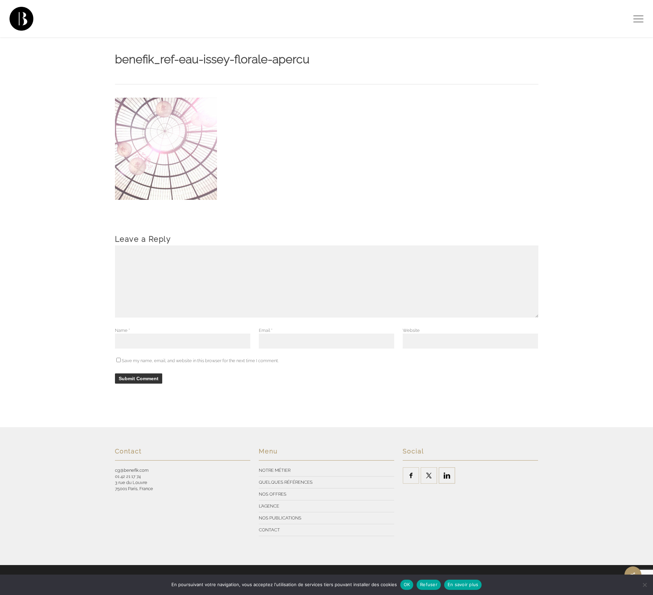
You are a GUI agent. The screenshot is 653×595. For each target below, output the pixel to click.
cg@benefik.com (132, 470)
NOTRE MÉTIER (274, 470)
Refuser (428, 584)
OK (407, 584)
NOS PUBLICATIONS (280, 517)
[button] (638, 18)
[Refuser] (644, 584)
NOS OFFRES (272, 494)
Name (122, 330)
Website (411, 330)
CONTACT (269, 529)
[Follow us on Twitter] (429, 475)
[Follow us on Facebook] (411, 475)
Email (265, 330)
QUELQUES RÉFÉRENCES (286, 482)
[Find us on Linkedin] (447, 475)
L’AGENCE (269, 506)
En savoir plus (463, 584)
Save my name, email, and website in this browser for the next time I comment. (200, 360)
